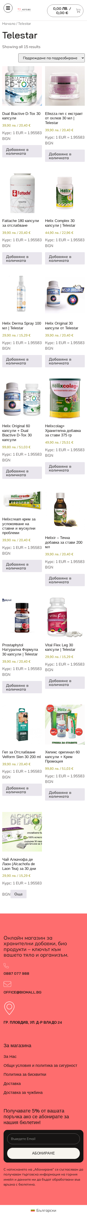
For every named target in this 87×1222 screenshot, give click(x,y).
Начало (8, 23)
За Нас (10, 1056)
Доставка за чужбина (23, 1092)
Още (18, 894)
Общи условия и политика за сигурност (40, 1065)
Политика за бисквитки (25, 1074)
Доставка (12, 1083)
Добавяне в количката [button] (17, 151)
